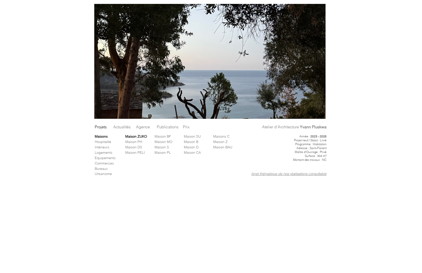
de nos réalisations (293, 174)
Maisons (101, 136)
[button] (210, 61)
